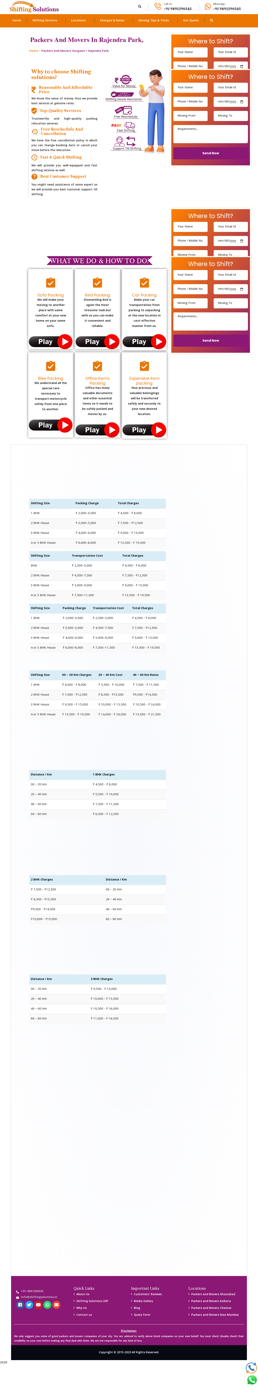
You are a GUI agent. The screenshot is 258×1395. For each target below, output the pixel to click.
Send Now (210, 153)
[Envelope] (56, 1305)
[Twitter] (29, 1305)
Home (33, 51)
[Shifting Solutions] (34, 7)
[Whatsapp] (47, 1305)
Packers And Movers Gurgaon (63, 51)
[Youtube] (38, 1305)
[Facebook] (20, 1305)
